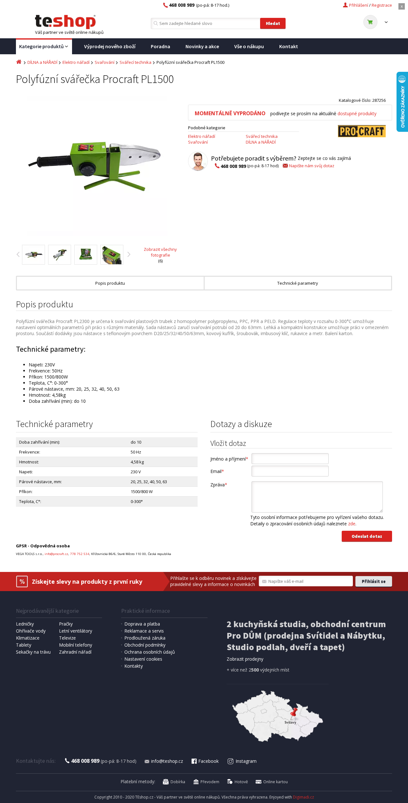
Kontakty (133, 666)
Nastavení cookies (143, 659)
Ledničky (25, 624)
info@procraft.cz (56, 554)
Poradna (160, 46)
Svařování (104, 62)
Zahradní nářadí (75, 652)
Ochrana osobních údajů (149, 652)
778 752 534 (79, 554)
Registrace (382, 5)
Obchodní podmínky (144, 645)
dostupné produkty (357, 113)
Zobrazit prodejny (245, 659)
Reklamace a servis (144, 631)
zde (351, 524)
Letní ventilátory (75, 631)
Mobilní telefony (75, 645)
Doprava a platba (142, 624)
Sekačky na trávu (33, 652)
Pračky (66, 624)
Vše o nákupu (249, 46)
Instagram (246, 761)
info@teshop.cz (167, 761)
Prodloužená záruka (144, 638)
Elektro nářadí (76, 62)
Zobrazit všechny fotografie (160, 252)
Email (217, 471)
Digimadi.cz (303, 797)
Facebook (208, 761)
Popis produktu (110, 283)
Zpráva (218, 485)
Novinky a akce (202, 46)
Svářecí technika (135, 62)
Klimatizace (28, 638)
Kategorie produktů (41, 46)
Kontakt (288, 46)
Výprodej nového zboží (109, 46)
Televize (67, 638)
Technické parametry (297, 283)
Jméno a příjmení (229, 459)
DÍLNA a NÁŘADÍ (42, 62)
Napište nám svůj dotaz (311, 166)
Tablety (23, 645)
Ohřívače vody (31, 631)
